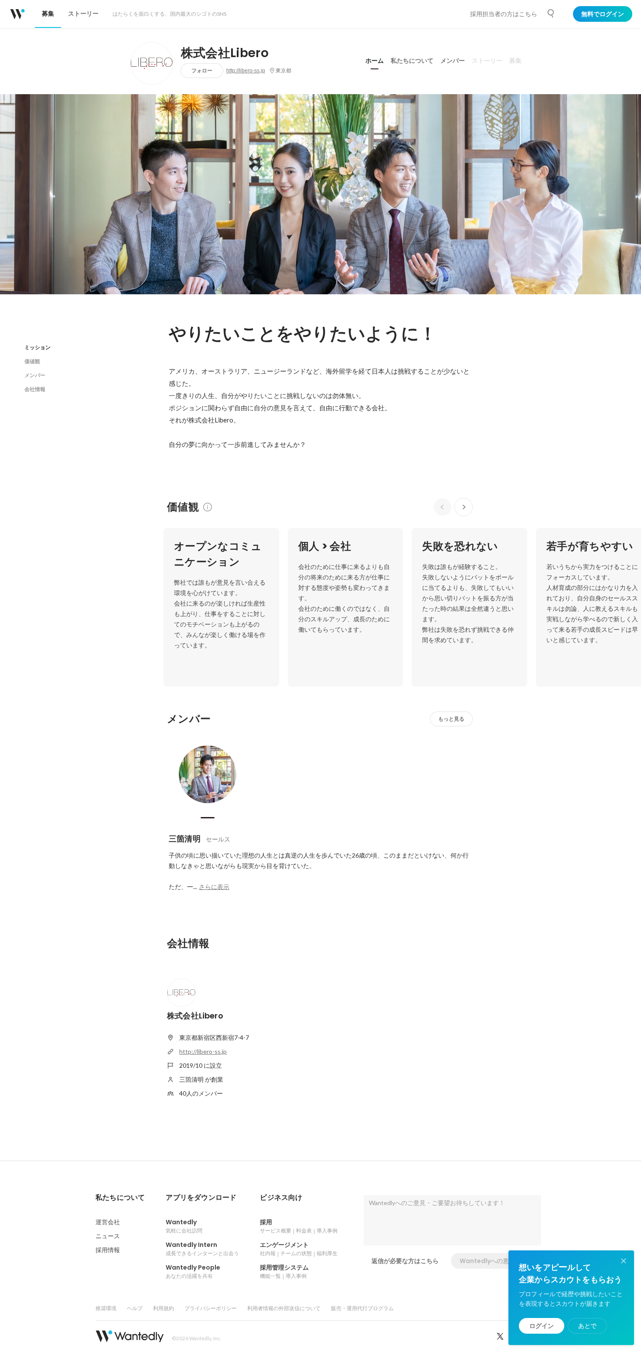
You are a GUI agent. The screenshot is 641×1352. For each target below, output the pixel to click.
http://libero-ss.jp (245, 71)
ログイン (541, 1325)
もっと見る (451, 718)
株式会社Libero (225, 53)
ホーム (374, 60)
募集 (515, 60)
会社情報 (34, 389)
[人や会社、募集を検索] (551, 13)
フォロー (201, 70)
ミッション (37, 347)
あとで (587, 1325)
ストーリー (487, 60)
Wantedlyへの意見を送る (496, 1261)
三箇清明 (185, 838)
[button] (120, 1197)
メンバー (452, 60)
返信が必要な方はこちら (405, 1261)
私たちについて (412, 60)
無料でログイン (602, 14)
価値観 (32, 361)
